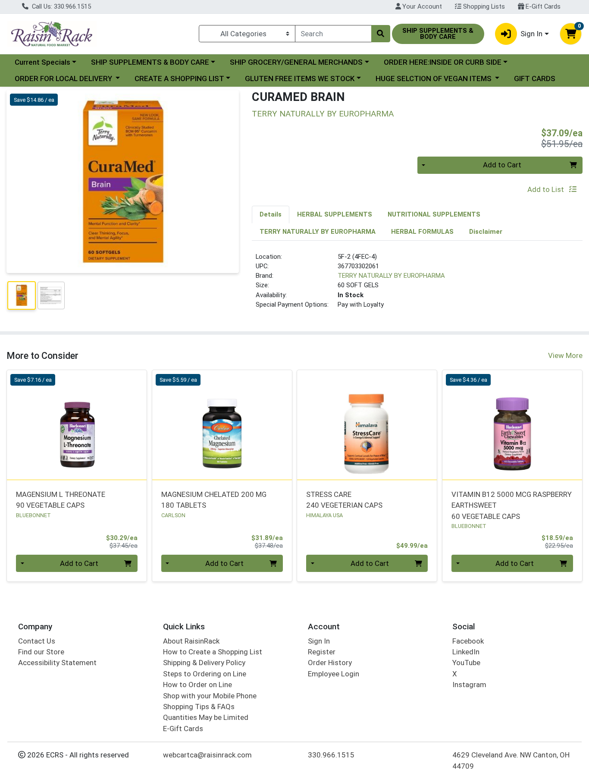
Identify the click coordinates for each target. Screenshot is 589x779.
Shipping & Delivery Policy (204, 662)
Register (321, 651)
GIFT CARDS (534, 78)
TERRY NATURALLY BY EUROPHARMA (391, 276)
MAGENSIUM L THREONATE (60, 499)
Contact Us (36, 641)
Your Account (421, 6)
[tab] (270, 214)
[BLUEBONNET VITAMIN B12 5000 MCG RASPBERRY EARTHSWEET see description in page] (512, 425)
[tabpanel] (417, 284)
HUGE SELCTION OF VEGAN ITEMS (434, 78)
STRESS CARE (344, 499)
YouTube (466, 662)
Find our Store (41, 651)
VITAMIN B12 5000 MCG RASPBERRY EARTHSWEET (511, 505)
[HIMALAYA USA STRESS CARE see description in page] (367, 425)
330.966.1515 (331, 755)
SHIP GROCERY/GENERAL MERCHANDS (296, 62)
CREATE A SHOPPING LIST (179, 78)
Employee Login (333, 673)
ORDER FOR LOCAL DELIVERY (64, 78)
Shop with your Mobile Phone (210, 695)
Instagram (469, 684)
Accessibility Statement (57, 662)
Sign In (319, 641)
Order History (330, 662)
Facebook (468, 641)
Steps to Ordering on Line (204, 673)
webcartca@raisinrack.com (207, 755)
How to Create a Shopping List (212, 651)
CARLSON (173, 515)
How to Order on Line (197, 684)
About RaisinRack (191, 641)
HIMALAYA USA (324, 515)
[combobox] (333, 33)
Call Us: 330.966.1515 (60, 6)
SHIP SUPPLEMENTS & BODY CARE (150, 62)
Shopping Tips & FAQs (199, 706)
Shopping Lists (483, 6)
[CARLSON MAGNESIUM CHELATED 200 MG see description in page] (222, 425)
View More (565, 355)
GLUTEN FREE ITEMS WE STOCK (299, 78)
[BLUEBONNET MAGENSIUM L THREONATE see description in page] (77, 425)
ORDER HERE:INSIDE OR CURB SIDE (442, 62)
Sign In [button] (531, 33)
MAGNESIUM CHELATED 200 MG (213, 499)
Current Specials (42, 62)
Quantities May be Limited (205, 717)
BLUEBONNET (33, 515)
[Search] (380, 33)
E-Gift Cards (542, 6)
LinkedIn (465, 651)
